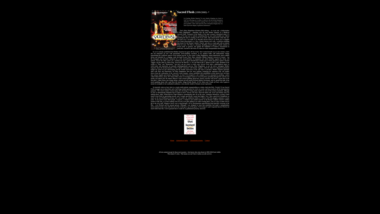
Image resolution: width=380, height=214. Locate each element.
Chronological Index (196, 140)
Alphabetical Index (182, 140)
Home (172, 140)
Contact (207, 140)
